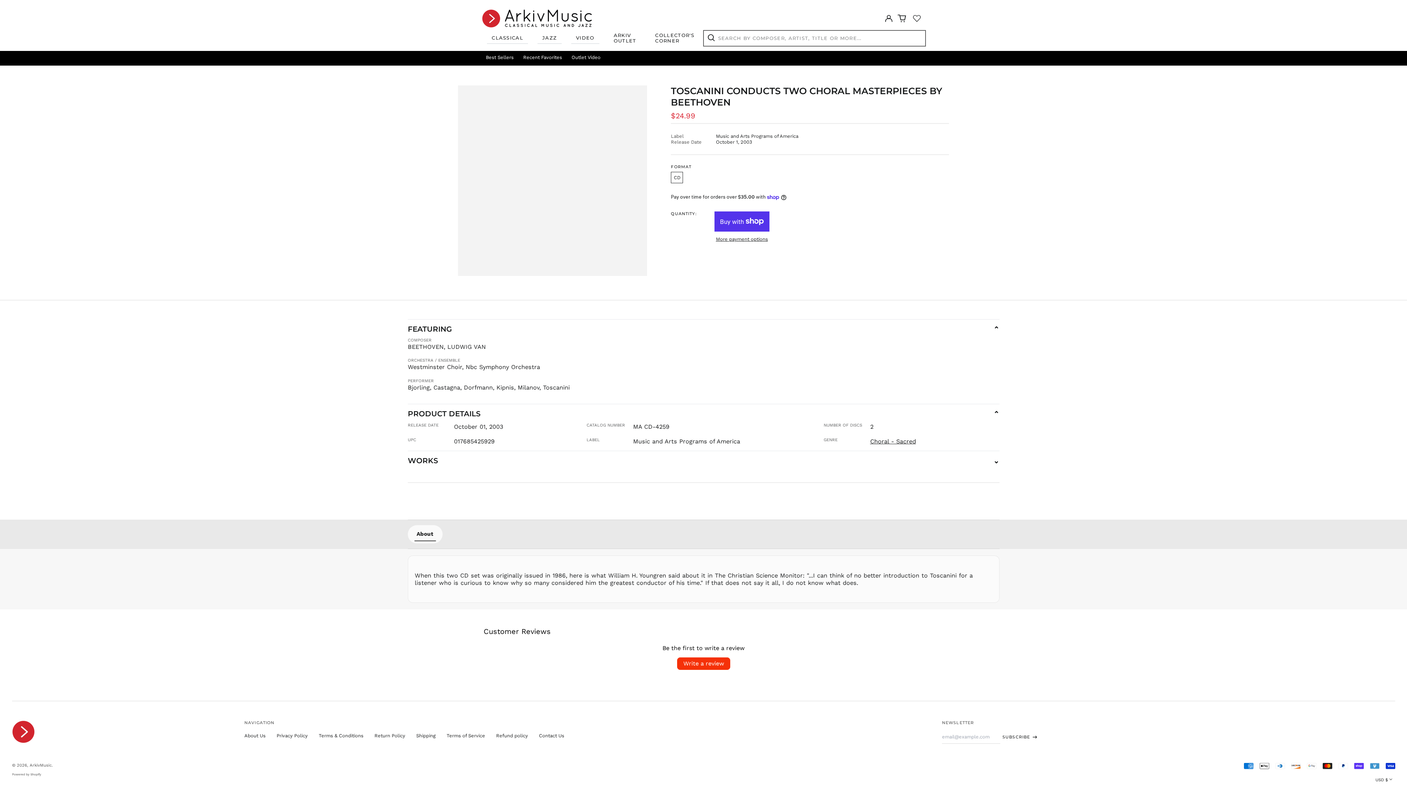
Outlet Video (586, 57)
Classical (507, 38)
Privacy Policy (292, 735)
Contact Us (551, 735)
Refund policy (512, 735)
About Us (255, 735)
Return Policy (389, 735)
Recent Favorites (542, 57)
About (425, 534)
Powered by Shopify (26, 774)
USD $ (1381, 779)
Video (585, 38)
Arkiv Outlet (625, 38)
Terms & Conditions (341, 735)
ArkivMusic (41, 765)
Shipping (426, 735)
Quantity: (684, 213)
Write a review (703, 663)
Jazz (549, 38)
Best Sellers (500, 57)
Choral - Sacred (893, 441)
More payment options (742, 239)
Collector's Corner (674, 38)
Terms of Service (466, 735)
